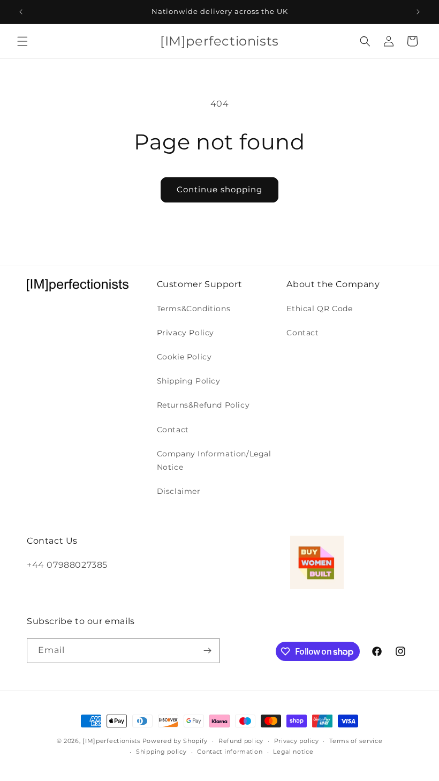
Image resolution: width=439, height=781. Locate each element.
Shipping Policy (189, 381)
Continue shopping (219, 189)
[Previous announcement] (21, 12)
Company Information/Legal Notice (214, 460)
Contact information (229, 751)
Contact (173, 429)
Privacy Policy (185, 332)
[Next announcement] (418, 12)
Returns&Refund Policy (203, 405)
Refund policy (240, 741)
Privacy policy (296, 741)
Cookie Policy (184, 357)
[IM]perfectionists (111, 741)
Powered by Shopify (175, 741)
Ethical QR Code (319, 308)
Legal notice (293, 751)
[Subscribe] (207, 650)
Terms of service (355, 741)
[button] (22, 41)
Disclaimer (179, 491)
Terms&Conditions (194, 308)
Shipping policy (161, 751)
